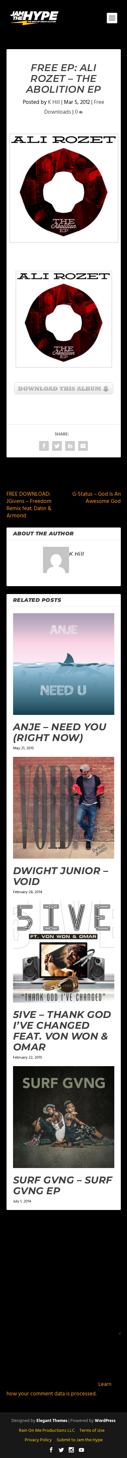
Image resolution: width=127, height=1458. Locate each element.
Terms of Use (92, 1430)
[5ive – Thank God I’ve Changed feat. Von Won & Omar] (63, 952)
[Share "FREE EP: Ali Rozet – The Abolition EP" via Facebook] (43, 445)
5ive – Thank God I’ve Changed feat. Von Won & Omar (62, 1030)
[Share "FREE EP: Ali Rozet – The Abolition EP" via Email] (83, 445)
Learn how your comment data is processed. (59, 1389)
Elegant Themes (51, 1420)
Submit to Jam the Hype (80, 1440)
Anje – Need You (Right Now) (59, 732)
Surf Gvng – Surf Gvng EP (62, 1185)
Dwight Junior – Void (60, 876)
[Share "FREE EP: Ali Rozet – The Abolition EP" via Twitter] (57, 445)
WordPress (105, 1420)
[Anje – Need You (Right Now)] (63, 664)
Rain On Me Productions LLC (47, 1430)
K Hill (54, 102)
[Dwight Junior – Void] (63, 808)
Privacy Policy (38, 1440)
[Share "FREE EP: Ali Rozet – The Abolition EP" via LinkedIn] (70, 445)
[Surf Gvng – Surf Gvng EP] (63, 1117)
